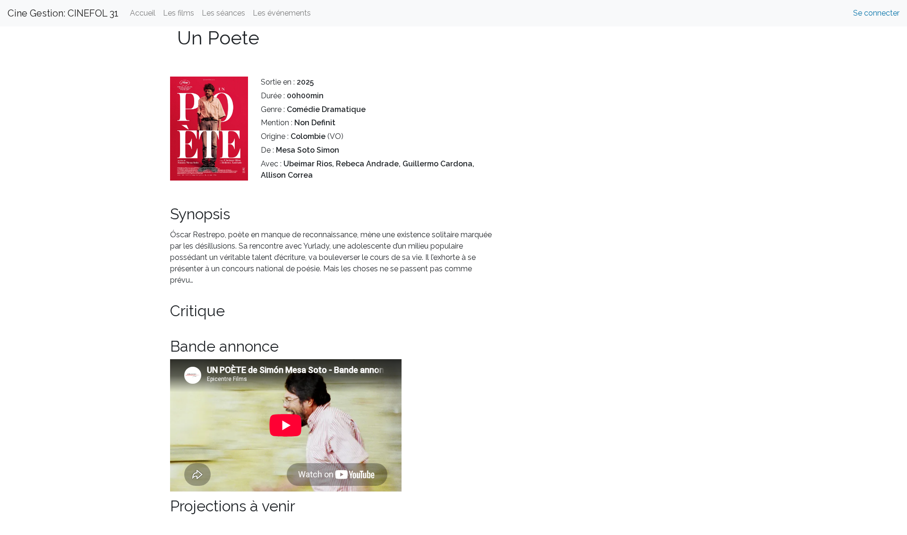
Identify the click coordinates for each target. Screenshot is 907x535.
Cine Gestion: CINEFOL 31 (63, 13)
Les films (178, 13)
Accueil (142, 13)
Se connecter (876, 13)
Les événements (282, 13)
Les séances (223, 13)
